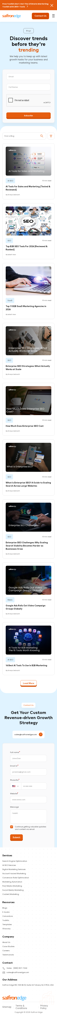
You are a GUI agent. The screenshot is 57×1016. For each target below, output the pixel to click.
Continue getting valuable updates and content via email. (30, 828)
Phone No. (14, 780)
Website (14, 793)
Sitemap (6, 1007)
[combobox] (15, 786)
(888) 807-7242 (20, 968)
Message (14, 807)
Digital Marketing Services (14, 869)
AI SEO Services (9, 865)
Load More (28, 683)
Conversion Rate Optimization (15, 877)
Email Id (14, 765)
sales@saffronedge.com (25, 734)
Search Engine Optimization (14, 861)
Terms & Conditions (21, 1007)
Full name (15, 752)
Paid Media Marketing (12, 886)
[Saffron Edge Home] (11, 15)
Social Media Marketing (13, 890)
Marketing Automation (12, 882)
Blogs (4, 908)
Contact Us (40, 16)
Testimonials (8, 954)
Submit (16, 838)
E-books (6, 912)
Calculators (7, 916)
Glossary (6, 928)
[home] (14, 997)
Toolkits (5, 920)
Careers (6, 950)
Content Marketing (10, 894)
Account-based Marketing (14, 873)
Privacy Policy (44, 1007)
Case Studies (8, 946)
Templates (7, 924)
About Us (6, 942)
